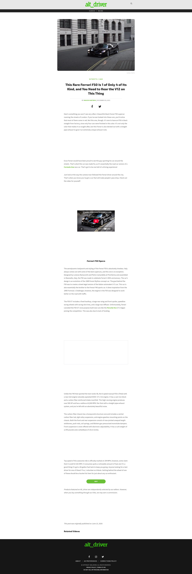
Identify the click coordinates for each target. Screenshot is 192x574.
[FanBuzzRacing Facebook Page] (89, 557)
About (78, 561)
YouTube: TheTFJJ (131, 73)
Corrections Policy (108, 561)
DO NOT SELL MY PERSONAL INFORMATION (96, 570)
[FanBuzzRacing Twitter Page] (103, 557)
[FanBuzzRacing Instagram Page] (96, 557)
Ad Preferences (90, 561)
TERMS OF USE (101, 567)
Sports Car (96, 79)
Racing (100, 11)
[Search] (131, 3)
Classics (92, 11)
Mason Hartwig (90, 100)
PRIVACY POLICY (91, 567)
